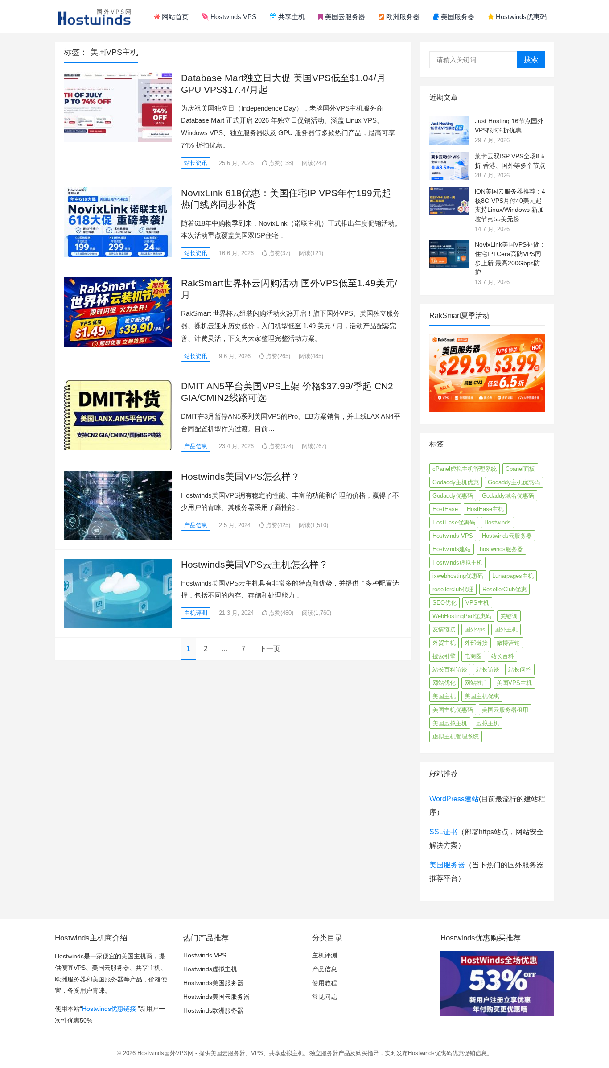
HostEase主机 (485, 509)
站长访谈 (487, 669)
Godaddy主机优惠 (455, 482)
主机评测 (195, 613)
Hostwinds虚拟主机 (457, 562)
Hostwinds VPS (232, 17)
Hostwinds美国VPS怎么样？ (240, 476)
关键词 (509, 616)
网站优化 (444, 683)
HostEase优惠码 (453, 522)
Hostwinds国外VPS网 (165, 1053)
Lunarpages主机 (513, 576)
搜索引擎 (444, 656)
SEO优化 (444, 602)
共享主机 (290, 17)
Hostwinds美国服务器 (213, 982)
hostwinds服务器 (501, 549)
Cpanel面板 (520, 469)
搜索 (531, 59)
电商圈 (473, 656)
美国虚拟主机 (449, 723)
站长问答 (519, 669)
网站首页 (174, 17)
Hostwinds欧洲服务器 (213, 1010)
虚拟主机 (487, 723)
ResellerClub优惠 (504, 589)
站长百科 (502, 656)
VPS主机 (477, 602)
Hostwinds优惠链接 (109, 1008)
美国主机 (444, 696)
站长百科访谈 (449, 669)
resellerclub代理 (452, 589)
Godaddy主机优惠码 (514, 482)
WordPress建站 (454, 799)
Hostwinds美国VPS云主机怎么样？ (254, 564)
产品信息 (195, 446)
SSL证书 (443, 832)
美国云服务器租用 (505, 709)
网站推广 (476, 683)
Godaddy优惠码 (452, 495)
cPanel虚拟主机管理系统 (464, 469)
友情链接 (444, 629)
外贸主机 (444, 642)
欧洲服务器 (402, 17)
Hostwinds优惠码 (520, 17)
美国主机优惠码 (452, 709)
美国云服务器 (344, 17)
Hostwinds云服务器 (507, 535)
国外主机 (506, 629)
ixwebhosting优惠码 (457, 576)
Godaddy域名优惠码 (508, 495)
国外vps (475, 629)
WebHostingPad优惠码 (461, 616)
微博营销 (508, 642)
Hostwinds (497, 522)
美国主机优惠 (482, 696)
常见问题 (324, 996)
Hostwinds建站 (451, 549)
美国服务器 (456, 17)
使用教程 (324, 982)
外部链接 (476, 642)
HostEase (445, 509)
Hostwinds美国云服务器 (216, 996)
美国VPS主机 (514, 683)
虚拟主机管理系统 (455, 736)
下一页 (269, 648)
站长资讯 (195, 163)
